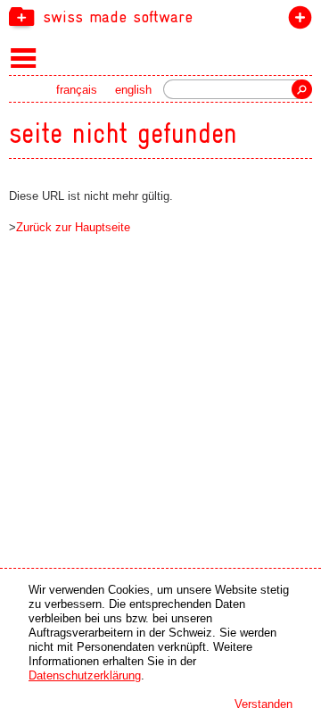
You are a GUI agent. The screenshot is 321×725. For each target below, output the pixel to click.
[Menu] (23, 57)
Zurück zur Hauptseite (73, 227)
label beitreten (296, 21)
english (133, 89)
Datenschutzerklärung (85, 675)
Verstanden (263, 704)
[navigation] (160, 16)
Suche (302, 89)
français (76, 89)
